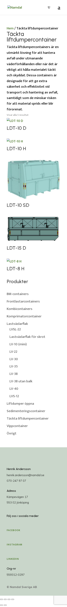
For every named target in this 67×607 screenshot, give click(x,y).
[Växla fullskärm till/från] (5, 599)
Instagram (14, 544)
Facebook (13, 530)
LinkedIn (13, 559)
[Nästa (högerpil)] (5, 605)
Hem (10, 28)
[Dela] (8, 599)
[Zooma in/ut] (1, 599)
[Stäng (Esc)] (12, 599)
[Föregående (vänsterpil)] (1, 605)
